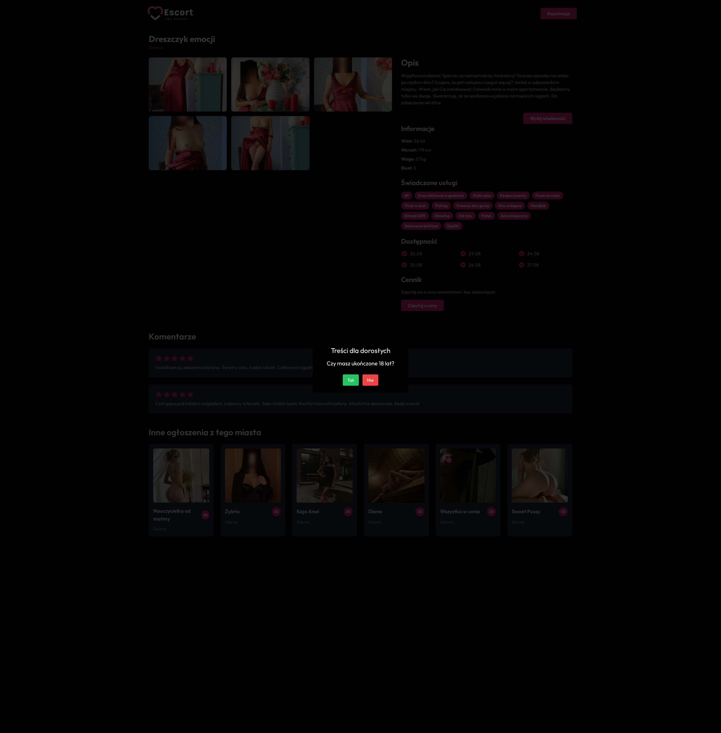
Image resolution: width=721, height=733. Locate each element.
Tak (350, 380)
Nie (370, 380)
